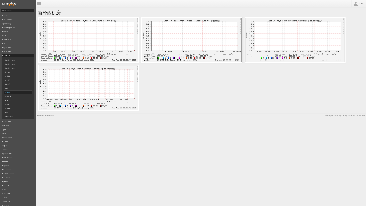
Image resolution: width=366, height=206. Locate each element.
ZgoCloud (6, 129)
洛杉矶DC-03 (10, 64)
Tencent (5, 149)
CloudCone (6, 51)
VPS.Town (6, 193)
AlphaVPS (6, 201)
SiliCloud (5, 125)
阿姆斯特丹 (9, 116)
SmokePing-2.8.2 (339, 116)
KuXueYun (6, 169)
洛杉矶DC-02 (10, 60)
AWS (4, 133)
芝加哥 (7, 80)
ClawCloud (6, 39)
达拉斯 (7, 84)
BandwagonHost (8, 27)
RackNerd (6, 55)
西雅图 (7, 76)
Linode (5, 161)
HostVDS (5, 185)
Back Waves (7, 157)
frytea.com (50, 116)
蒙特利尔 (8, 108)
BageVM (5, 165)
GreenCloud (7, 137)
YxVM (4, 197)
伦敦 (6, 112)
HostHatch (6, 177)
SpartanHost (7, 153)
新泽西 (7, 92)
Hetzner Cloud (8, 173)
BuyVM (5, 31)
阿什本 (7, 104)
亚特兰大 (8, 96)
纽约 (6, 88)
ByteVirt (5, 181)
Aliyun (4, 145)
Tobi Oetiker (351, 116)
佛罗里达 (8, 100)
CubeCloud (6, 121)
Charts (4, 15)
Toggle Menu (39, 3)
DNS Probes (7, 19)
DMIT (4, 43)
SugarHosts (6, 47)
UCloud (5, 141)
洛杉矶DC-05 (10, 68)
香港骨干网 (6, 23)
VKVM (4, 35)
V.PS (4, 189)
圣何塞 (7, 72)
